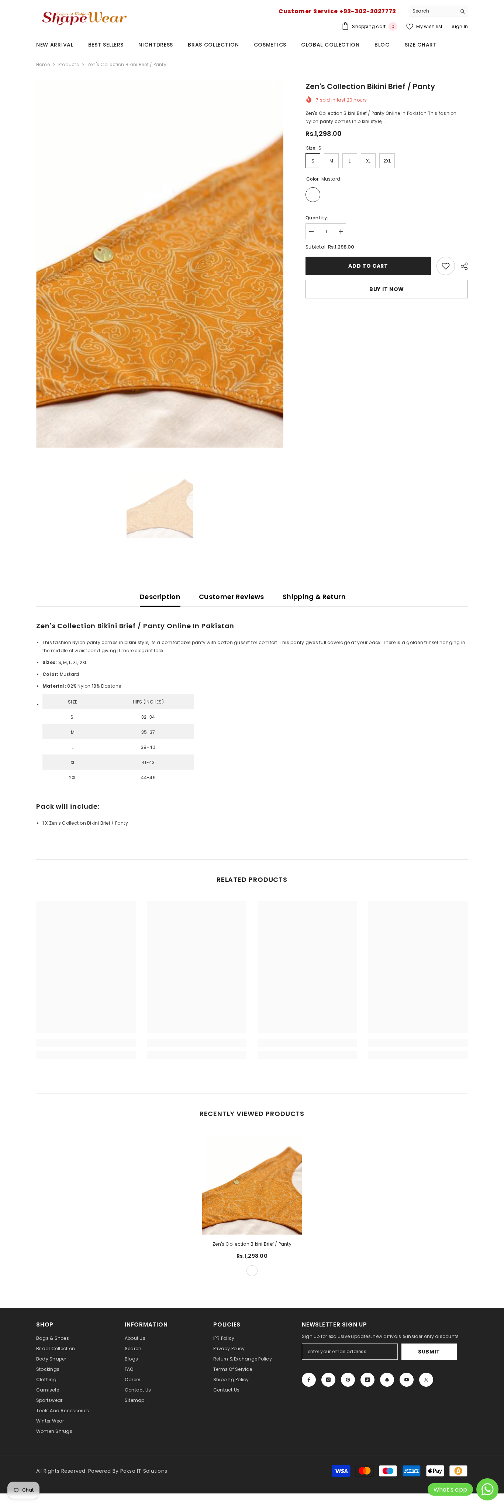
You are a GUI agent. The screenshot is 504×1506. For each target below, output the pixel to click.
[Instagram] (328, 1380)
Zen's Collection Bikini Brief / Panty (252, 1244)
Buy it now (386, 289)
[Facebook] (309, 1380)
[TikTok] (367, 1380)
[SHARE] (461, 266)
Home (43, 64)
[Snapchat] (387, 1380)
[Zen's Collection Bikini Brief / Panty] (252, 1185)
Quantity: (316, 218)
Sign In (460, 26)
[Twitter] (426, 1380)
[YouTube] (407, 1380)
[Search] (438, 11)
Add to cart (368, 266)
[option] (160, 264)
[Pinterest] (348, 1380)
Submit (429, 1351)
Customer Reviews (231, 596)
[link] (445, 266)
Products (68, 64)
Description (160, 596)
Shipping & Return (314, 596)
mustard (252, 1270)
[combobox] (432, 11)
